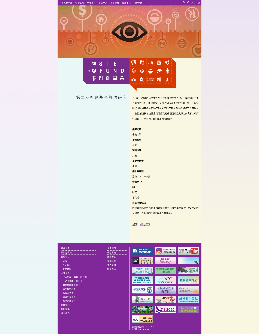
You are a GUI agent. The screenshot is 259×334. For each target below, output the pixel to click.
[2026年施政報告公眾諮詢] (165, 273)
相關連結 (111, 269)
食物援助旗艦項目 (71, 285)
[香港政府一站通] (188, 293)
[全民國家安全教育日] (165, 293)
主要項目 (91, 3)
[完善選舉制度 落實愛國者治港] (142, 283)
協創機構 (114, 3)
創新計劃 (67, 269)
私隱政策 (111, 261)
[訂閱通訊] (142, 263)
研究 (65, 261)
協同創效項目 (69, 301)
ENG (193, 2)
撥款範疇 (79, 3)
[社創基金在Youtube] (188, 254)
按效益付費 (68, 293)
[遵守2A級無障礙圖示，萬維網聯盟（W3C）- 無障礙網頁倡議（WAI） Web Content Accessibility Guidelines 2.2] (142, 322)
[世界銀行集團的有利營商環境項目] (142, 273)
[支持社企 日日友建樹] (188, 263)
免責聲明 (111, 265)
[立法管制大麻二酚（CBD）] (165, 302)
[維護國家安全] (188, 283)
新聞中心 (103, 3)
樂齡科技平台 (69, 297)
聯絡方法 (111, 252)
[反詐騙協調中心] (165, 283)
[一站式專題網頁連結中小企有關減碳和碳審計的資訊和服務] (142, 312)
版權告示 (111, 256)
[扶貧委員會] (165, 263)
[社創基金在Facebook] (142, 254)
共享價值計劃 (69, 289)
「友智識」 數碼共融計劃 (75, 277)
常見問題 (138, 3)
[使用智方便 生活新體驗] (142, 302)
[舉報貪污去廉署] (188, 273)
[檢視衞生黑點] (188, 302)
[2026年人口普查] (165, 312)
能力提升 (67, 265)
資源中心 (126, 3)
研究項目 (145, 224)
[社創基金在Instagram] (165, 254)
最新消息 (65, 248)
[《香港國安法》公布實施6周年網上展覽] (142, 293)
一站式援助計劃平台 (72, 281)
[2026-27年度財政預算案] (188, 312)
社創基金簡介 (66, 3)
